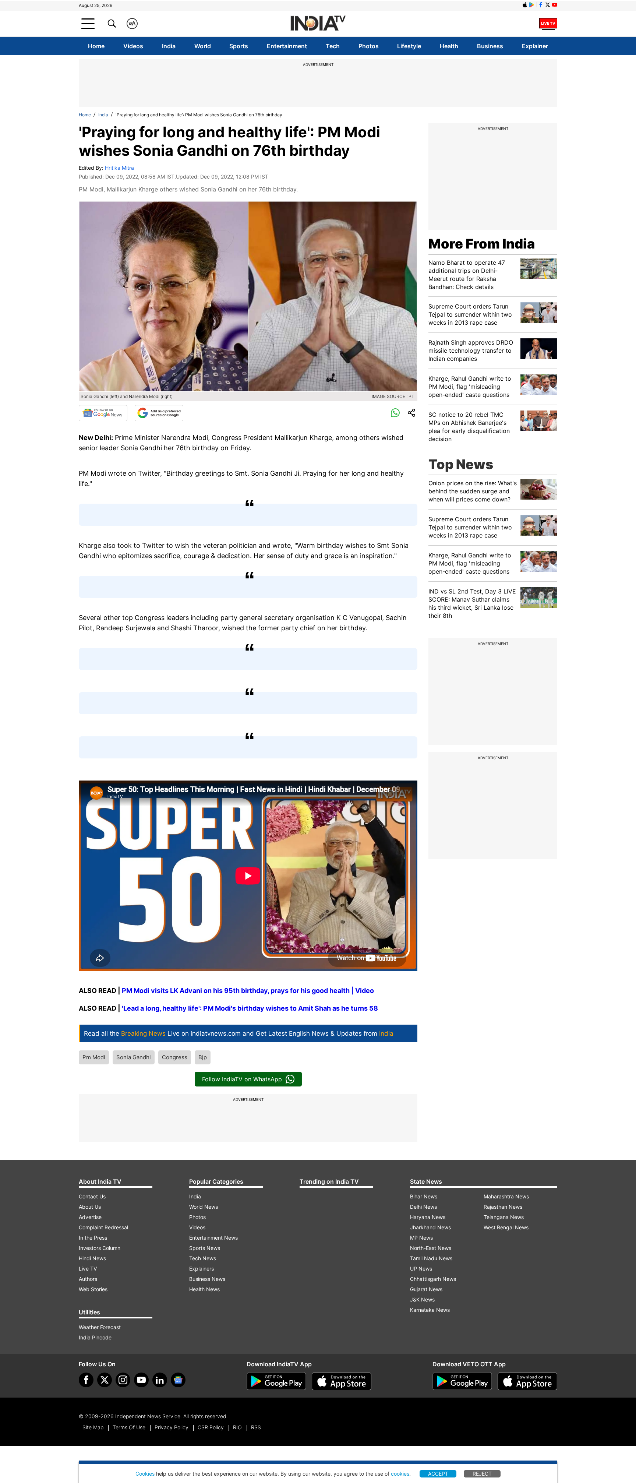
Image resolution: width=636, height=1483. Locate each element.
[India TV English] (318, 24)
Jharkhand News (430, 1227)
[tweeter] (104, 1380)
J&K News (422, 1299)
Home (96, 46)
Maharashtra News (506, 1196)
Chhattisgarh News (433, 1279)
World (202, 46)
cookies (400, 1473)
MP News (421, 1237)
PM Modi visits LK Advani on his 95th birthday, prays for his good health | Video (248, 990)
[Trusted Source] (159, 413)
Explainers (201, 1268)
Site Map (92, 1427)
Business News (207, 1279)
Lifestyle (409, 46)
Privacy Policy (171, 1427)
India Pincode (95, 1337)
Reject (482, 1473)
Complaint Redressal (103, 1227)
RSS (256, 1427)
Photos (368, 46)
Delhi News (423, 1207)
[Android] (531, 4)
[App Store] (341, 1381)
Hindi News (92, 1258)
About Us (90, 1207)
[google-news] (178, 1380)
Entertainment (287, 46)
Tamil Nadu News (431, 1258)
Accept (438, 1473)
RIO (237, 1427)
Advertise (90, 1217)
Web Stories (93, 1289)
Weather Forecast (100, 1327)
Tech (333, 46)
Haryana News (427, 1217)
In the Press (93, 1237)
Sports (238, 46)
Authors (88, 1279)
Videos (133, 46)
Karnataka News (430, 1310)
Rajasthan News (503, 1207)
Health (449, 46)
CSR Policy (211, 1427)
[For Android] (462, 1381)
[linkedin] (159, 1380)
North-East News (430, 1248)
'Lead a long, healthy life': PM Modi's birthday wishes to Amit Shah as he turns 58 (249, 1008)
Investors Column (99, 1248)
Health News (204, 1289)
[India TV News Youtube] (554, 4)
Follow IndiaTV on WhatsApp (242, 1079)
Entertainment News (213, 1237)
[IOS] (524, 4)
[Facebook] (86, 1380)
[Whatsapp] (395, 413)
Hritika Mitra (119, 168)
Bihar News (423, 1196)
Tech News (202, 1258)
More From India (481, 244)
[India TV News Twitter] (547, 4)
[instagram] (123, 1380)
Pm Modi (93, 1057)
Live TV (88, 1268)
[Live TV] (548, 23)
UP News (421, 1268)
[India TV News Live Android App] (276, 1381)
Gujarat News (426, 1289)
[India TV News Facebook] (540, 4)
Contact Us (92, 1196)
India (169, 46)
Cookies (145, 1473)
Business (490, 46)
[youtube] (141, 1380)
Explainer (535, 46)
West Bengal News (506, 1227)
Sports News (204, 1248)
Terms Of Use (129, 1427)
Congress (174, 1057)
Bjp (202, 1057)
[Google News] (103, 413)
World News (203, 1207)
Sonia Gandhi (133, 1057)
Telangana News (504, 1217)
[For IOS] (527, 1381)
